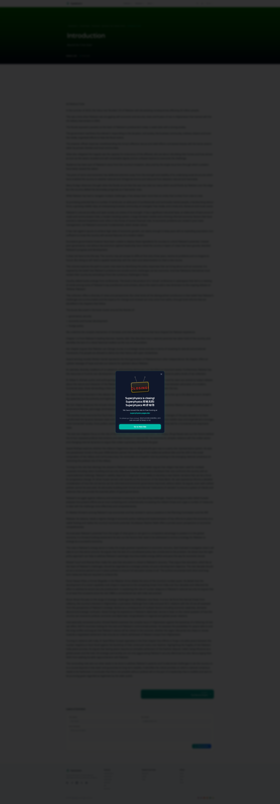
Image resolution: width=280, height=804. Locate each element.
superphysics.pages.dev (140, 413)
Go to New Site (140, 427)
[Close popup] (161, 374)
